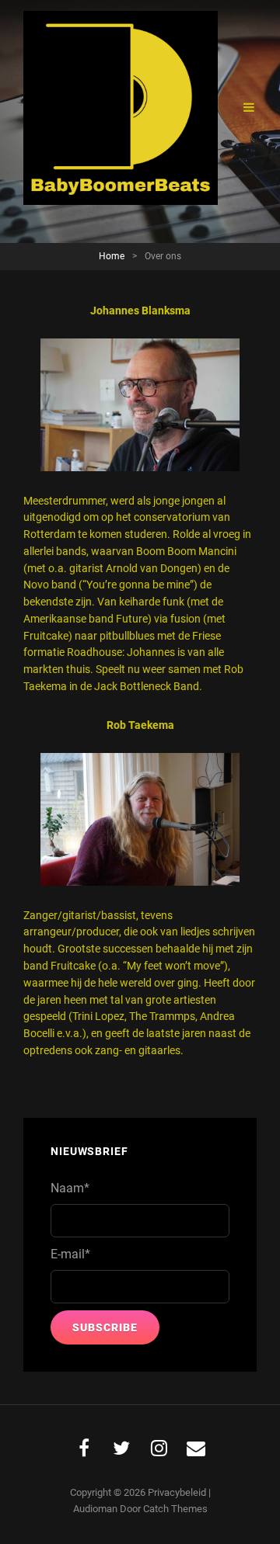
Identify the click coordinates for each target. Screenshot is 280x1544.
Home (111, 256)
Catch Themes (175, 1509)
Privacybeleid (177, 1492)
